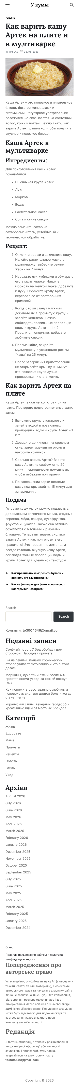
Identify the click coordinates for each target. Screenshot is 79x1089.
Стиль (10, 768)
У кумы (40, 4)
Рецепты (10, 17)
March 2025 (14, 907)
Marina (13, 51)
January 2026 (16, 844)
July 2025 (13, 879)
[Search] (72, 5)
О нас (9, 947)
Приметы (12, 747)
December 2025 (17, 852)
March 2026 (14, 831)
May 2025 (13, 893)
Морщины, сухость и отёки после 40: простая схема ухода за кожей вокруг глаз (36, 679)
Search (10, 608)
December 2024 (17, 928)
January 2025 (16, 921)
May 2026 (13, 817)
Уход (9, 775)
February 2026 (16, 838)
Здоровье (13, 733)
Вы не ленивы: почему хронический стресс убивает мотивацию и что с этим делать (37, 664)
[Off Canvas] (7, 5)
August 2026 (15, 796)
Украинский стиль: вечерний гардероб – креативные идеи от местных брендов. (37, 706)
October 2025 (16, 865)
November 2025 (18, 858)
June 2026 (13, 810)
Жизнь (10, 726)
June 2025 (13, 886)
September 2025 (18, 872)
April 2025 (13, 900)
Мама (9, 740)
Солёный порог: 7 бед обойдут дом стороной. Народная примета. (33, 651)
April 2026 (13, 824)
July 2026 (13, 803)
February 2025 (16, 914)
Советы (11, 761)
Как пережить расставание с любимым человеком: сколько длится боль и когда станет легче (38, 693)
